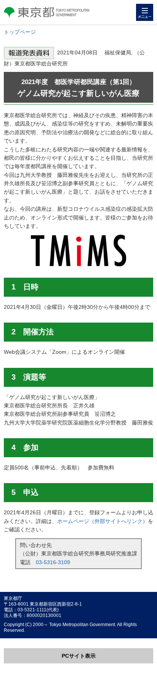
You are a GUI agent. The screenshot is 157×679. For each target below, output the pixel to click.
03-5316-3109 (53, 562)
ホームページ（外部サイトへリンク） (102, 521)
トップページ (20, 32)
